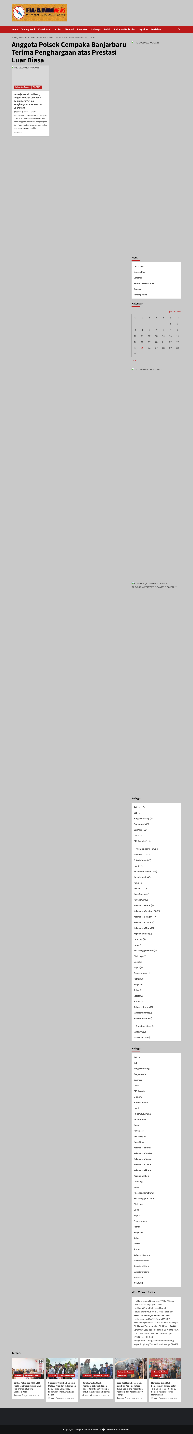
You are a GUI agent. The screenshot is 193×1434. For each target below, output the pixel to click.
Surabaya (138, 1031)
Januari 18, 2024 (30, 112)
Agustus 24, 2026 (30, 1395)
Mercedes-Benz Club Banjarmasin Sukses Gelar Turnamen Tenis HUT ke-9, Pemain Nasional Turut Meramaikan (163, 1388)
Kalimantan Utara (142, 928)
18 (142, 342)
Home (15, 29)
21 (163, 342)
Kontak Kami (44, 29)
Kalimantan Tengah (143, 916)
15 (170, 336)
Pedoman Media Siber (124, 29)
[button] (179, 29)
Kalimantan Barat (142, 905)
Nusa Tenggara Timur (146, 848)
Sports (137, 995)
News (136, 945)
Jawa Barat (139, 888)
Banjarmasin (140, 824)
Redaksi (137, 289)
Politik (107, 29)
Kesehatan (82, 29)
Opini (136, 962)
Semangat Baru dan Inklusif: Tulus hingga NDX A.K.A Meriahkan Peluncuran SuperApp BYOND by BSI (156, 1333)
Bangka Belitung (141, 818)
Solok (136, 990)
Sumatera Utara (141, 1018)
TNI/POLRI (37, 87)
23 (177, 342)
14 (163, 336)
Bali (135, 813)
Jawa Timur (139, 899)
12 (149, 336)
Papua (137, 967)
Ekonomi (69, 29)
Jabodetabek (140, 877)
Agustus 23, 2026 (64, 1398)
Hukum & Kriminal (142, 871)
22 (170, 342)
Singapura (138, 984)
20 (156, 342)
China (136, 835)
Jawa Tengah (140, 894)
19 (149, 342)
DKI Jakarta (139, 841)
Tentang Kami (28, 29)
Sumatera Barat (141, 1012)
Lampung (138, 939)
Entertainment (141, 860)
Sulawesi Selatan (142, 1007)
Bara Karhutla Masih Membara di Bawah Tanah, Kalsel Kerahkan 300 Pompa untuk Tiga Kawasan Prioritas (96, 1387)
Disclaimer (156, 29)
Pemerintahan (140, 973)
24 (135, 348)
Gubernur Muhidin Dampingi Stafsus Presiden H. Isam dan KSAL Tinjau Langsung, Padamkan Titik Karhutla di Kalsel (62, 1388)
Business (138, 829)
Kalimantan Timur (142, 922)
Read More (18, 133)
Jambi (136, 883)
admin (18, 112)
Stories (137, 1001)
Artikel (58, 29)
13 (156, 336)
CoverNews (110, 1429)
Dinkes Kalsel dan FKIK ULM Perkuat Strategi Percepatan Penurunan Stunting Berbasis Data (27, 1387)
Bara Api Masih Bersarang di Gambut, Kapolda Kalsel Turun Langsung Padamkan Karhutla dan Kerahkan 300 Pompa (130, 1388)
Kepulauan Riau (141, 933)
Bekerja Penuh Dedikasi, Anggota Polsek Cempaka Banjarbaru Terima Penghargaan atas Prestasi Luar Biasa (28, 101)
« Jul (134, 360)
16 (177, 336)
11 (142, 336)
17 (135, 342)
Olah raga (95, 29)
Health (137, 866)
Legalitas (143, 29)
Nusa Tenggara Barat (144, 950)
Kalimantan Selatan (22, 87)
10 (135, 336)
